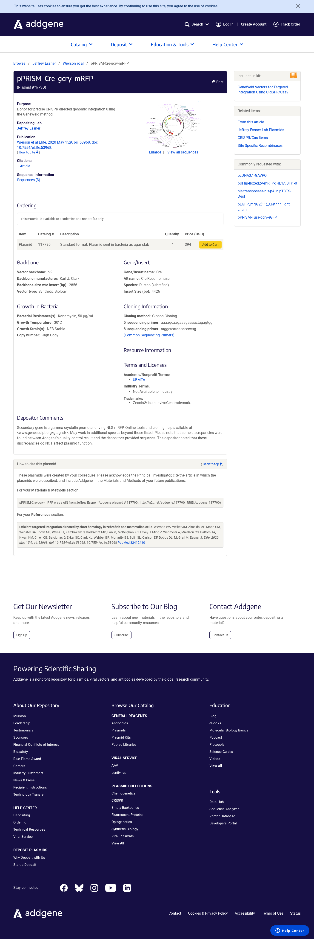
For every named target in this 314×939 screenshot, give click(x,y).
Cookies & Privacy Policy (208, 913)
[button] (197, 24)
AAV (114, 765)
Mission (19, 716)
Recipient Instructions (30, 787)
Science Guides (221, 752)
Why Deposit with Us (29, 857)
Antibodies (119, 723)
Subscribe (121, 635)
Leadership (21, 723)
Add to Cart (210, 244)
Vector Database (222, 816)
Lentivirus (118, 773)
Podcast (215, 737)
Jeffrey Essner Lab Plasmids (261, 130)
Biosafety (20, 752)
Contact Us (220, 635)
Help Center (225, 44)
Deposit (119, 44)
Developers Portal (223, 823)
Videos (214, 759)
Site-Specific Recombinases (260, 145)
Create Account (253, 24)
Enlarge (155, 152)
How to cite (27, 152)
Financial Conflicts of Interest (36, 745)
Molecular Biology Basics (228, 730)
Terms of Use (272, 913)
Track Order (290, 24)
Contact (174, 913)
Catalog (79, 44)
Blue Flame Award (27, 759)
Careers (19, 766)
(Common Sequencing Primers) (149, 335)
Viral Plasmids (122, 836)
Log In (228, 24)
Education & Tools (169, 44)
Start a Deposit (24, 865)
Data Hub (216, 802)
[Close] (296, 6)
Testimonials (23, 730)
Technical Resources (29, 829)
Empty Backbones (125, 808)
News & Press (24, 780)
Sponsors (20, 737)
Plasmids (118, 730)
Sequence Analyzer (224, 809)
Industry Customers (28, 773)
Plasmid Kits (121, 737)
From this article (251, 122)
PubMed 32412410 (131, 542)
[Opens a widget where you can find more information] (289, 931)
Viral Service (23, 837)
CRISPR (117, 800)
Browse (19, 63)
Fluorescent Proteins (127, 815)
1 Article (23, 166)
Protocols (217, 745)
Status (295, 913)
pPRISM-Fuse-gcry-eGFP (257, 217)
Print (219, 82)
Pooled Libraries (124, 745)
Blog (212, 716)
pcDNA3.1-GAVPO (252, 175)
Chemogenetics (123, 793)
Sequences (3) (28, 180)
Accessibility (245, 913)
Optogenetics (121, 822)
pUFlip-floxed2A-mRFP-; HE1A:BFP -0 (267, 183)
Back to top (211, 464)
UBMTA (139, 380)
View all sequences (182, 152)
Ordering (19, 822)
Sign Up (21, 635)
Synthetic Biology (124, 829)
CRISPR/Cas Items (253, 138)
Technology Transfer (29, 794)
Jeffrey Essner (44, 63)
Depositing (21, 815)
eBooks (215, 723)
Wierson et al (74, 63)
